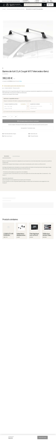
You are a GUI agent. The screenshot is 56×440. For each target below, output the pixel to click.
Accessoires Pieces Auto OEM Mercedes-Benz (16, 9)
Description (6, 156)
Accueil (3, 9)
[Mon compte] (44, 4)
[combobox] (33, 4)
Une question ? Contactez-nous (28, 128)
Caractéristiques (16, 156)
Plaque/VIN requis (42, 437)
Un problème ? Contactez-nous (26, 1)
